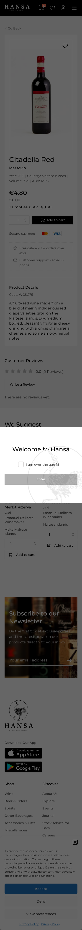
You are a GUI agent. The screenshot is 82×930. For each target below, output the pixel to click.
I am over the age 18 (42, 464)
